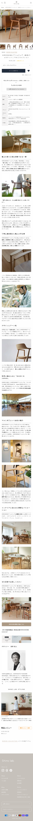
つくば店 (4, 780)
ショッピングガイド (22, 789)
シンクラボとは (21, 778)
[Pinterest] (11, 770)
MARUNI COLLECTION (11, 52)
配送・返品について (26, 74)
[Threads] (7, 770)
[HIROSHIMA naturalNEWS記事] (16, 639)
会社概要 (19, 783)
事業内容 (19, 780)
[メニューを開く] (31, 2)
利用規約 (19, 792)
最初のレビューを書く (25, 728)
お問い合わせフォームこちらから (16, 89)
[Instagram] (3, 770)
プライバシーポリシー (22, 794)
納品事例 (4, 792)
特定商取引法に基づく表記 (23, 797)
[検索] (2, 2)
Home (2, 7)
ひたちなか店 (5, 778)
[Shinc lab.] (8, 760)
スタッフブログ (5, 794)
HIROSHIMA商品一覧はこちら (16, 624)
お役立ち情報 (5, 789)
